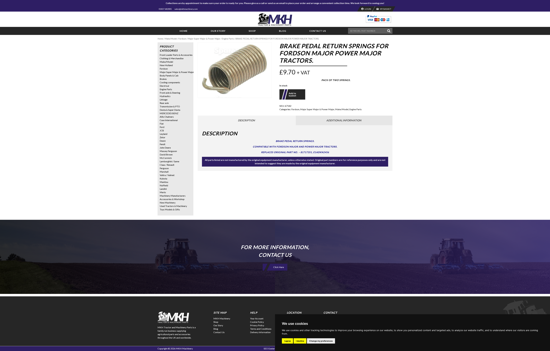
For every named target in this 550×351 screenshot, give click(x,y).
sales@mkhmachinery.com (186, 9)
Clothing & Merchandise (171, 58)
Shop (252, 30)
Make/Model (171, 38)
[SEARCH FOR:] (367, 30)
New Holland (166, 65)
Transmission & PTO (170, 106)
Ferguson (164, 168)
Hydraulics (165, 96)
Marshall (164, 171)
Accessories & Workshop (172, 199)
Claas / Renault (167, 164)
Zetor (162, 137)
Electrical (164, 85)
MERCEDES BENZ (169, 113)
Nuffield (164, 185)
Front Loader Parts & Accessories (176, 55)
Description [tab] (246, 120)
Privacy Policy (257, 325)
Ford (162, 127)
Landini (163, 188)
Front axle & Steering (170, 92)
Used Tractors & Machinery (173, 206)
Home (183, 30)
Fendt (162, 144)
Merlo (163, 192)
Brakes (163, 79)
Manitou (164, 182)
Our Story (218, 30)
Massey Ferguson (168, 151)
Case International (169, 120)
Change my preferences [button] (321, 341)
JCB (162, 130)
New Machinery (167, 202)
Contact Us (317, 30)
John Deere (165, 147)
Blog (282, 30)
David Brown (166, 154)
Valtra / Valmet (167, 175)
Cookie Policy (257, 322)
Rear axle (164, 103)
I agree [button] (287, 341)
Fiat (162, 123)
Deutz (163, 140)
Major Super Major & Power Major (204, 38)
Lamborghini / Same (169, 161)
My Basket (385, 9)
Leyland (163, 134)
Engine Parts (228, 38)
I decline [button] (300, 341)
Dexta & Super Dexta (170, 109)
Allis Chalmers (167, 116)
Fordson (182, 38)
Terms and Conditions (260, 328)
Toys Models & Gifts (170, 209)
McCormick (166, 158)
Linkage (163, 99)
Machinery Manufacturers (172, 195)
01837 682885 (165, 9)
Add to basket (292, 94)
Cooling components (170, 82)
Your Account (256, 318)
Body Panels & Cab (169, 75)
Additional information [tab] (343, 120)
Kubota (163, 178)
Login (367, 9)
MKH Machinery (221, 318)
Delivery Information (260, 332)
